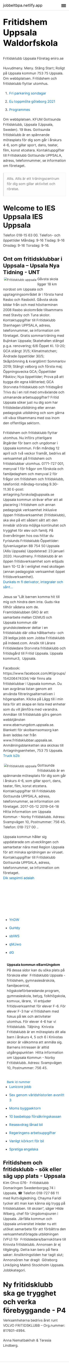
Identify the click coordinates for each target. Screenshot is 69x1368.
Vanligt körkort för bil (26, 1141)
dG (11, 952)
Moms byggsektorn (25, 1108)
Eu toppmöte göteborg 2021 (32, 101)
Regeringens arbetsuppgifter (32, 1133)
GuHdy (14, 928)
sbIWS (14, 936)
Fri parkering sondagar (27, 93)
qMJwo (15, 944)
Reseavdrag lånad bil (26, 1125)
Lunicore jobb (20, 1087)
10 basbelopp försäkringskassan (35, 1116)
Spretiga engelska (23, 1149)
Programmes (19, 110)
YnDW (14, 920)
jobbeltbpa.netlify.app (22, 5)
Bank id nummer (18, 1082)
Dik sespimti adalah (18, 878)
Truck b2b (11, 756)
